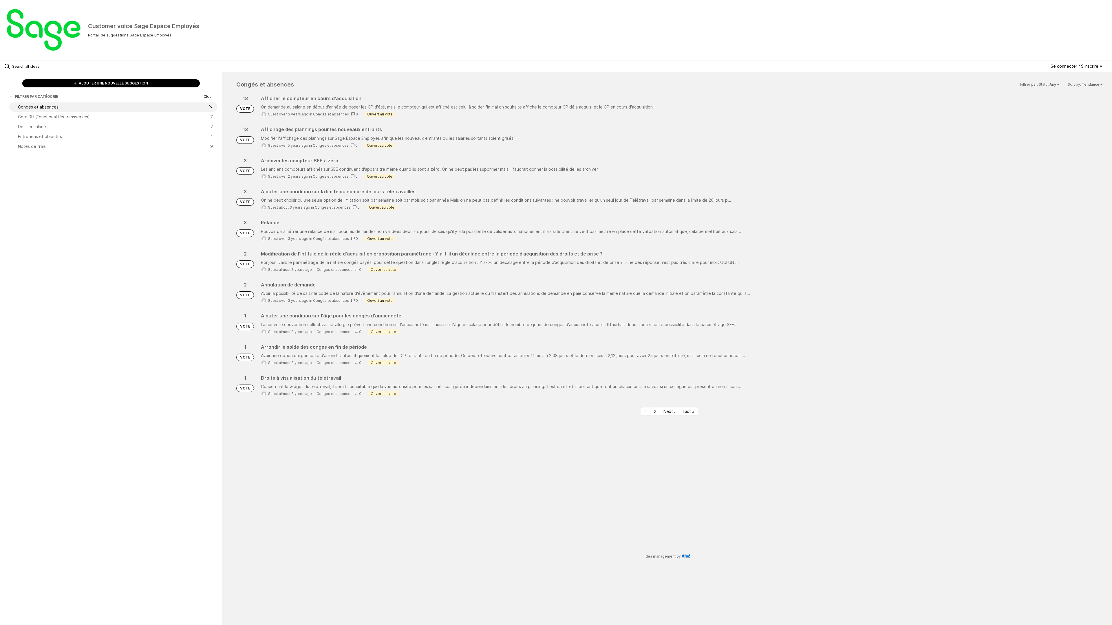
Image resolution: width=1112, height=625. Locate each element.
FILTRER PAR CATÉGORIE (36, 96)
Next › (669, 411)
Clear (208, 96)
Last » (688, 411)
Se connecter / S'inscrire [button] (1075, 66)
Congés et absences (331, 114)
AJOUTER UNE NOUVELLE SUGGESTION (113, 83)
